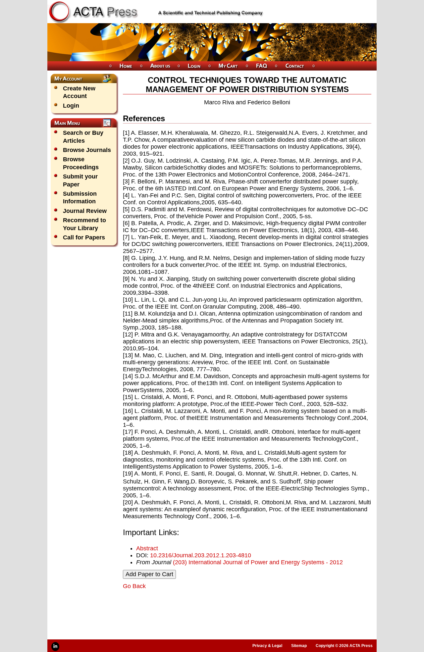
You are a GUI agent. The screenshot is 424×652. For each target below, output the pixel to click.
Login (71, 105)
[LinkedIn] (55, 646)
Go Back (134, 586)
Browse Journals (87, 150)
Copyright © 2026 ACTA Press (344, 645)
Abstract (147, 548)
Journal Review (85, 211)
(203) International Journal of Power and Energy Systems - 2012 (258, 562)
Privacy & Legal (267, 645)
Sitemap (299, 645)
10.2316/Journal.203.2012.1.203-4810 (200, 555)
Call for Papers (84, 237)
